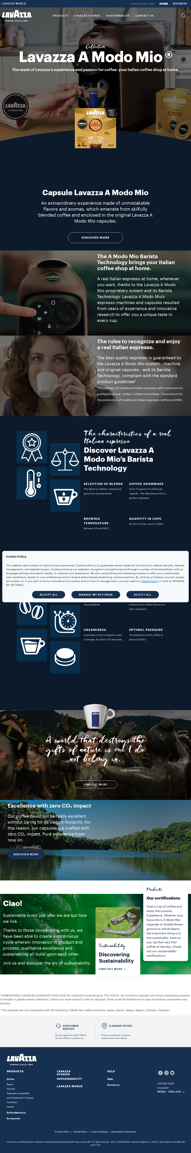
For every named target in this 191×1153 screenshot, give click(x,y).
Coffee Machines (16, 1113)
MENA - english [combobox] (169, 1092)
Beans (10, 1084)
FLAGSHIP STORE (120, 1026)
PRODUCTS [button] (60, 16)
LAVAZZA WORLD (14, 3)
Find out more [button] (111, 969)
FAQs (110, 1079)
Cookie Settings (99, 1132)
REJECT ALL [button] (142, 594)
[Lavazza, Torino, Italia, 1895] (17, 16)
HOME (163, 3)
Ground (11, 1089)
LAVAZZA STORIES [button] (87, 16)
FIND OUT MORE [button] (96, 784)
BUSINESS (180, 3)
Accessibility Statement (123, 1132)
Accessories (13, 1118)
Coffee (10, 1079)
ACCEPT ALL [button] (49, 594)
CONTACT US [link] (145, 16)
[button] (183, 16)
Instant (10, 1107)
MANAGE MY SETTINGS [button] (96, 594)
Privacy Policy (62, 1132)
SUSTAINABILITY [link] (118, 16)
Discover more (95, 237)
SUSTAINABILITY (69, 1079)
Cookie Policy (80, 1132)
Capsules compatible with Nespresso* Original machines (20, 1097)
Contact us (113, 1085)
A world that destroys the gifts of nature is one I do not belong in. (95, 751)
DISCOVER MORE (26, 854)
